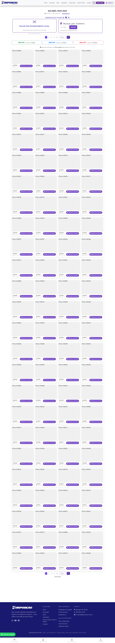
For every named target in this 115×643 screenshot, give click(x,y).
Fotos (57, 3)
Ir (68, 37)
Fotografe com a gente (65, 609)
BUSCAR (73, 27)
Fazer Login (100, 3)
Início (44, 609)
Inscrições (52, 3)
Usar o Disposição (63, 621)
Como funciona (63, 612)
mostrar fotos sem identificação (68, 30)
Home (45, 3)
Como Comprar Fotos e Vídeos (50, 620)
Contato (89, 3)
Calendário (64, 3)
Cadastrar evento (63, 626)
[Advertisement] (57, 589)
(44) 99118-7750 (80, 612)
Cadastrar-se (62, 615)
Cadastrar (110, 3)
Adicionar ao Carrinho (27, 66)
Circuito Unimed (81, 2)
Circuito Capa (72, 2)
